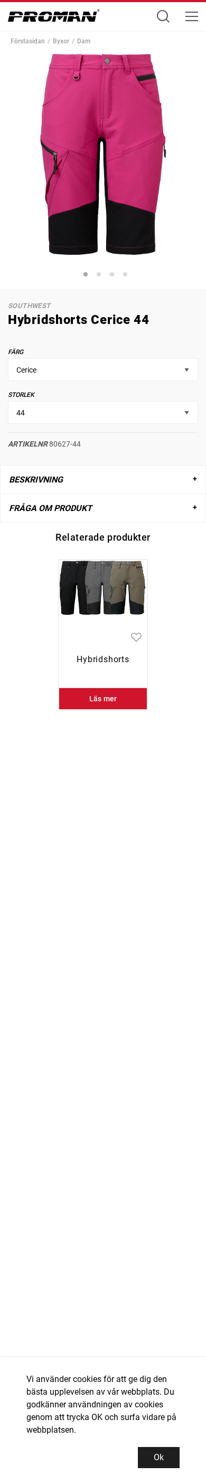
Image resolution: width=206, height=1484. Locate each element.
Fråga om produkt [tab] (50, 508)
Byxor (61, 41)
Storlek (21, 394)
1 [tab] (87, 275)
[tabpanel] (103, 154)
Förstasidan (28, 41)
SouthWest (29, 306)
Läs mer (103, 698)
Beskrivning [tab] (36, 480)
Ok (159, 1457)
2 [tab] (100, 275)
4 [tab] (126, 275)
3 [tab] (113, 275)
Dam (83, 41)
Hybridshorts (103, 659)
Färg (15, 352)
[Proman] (54, 18)
